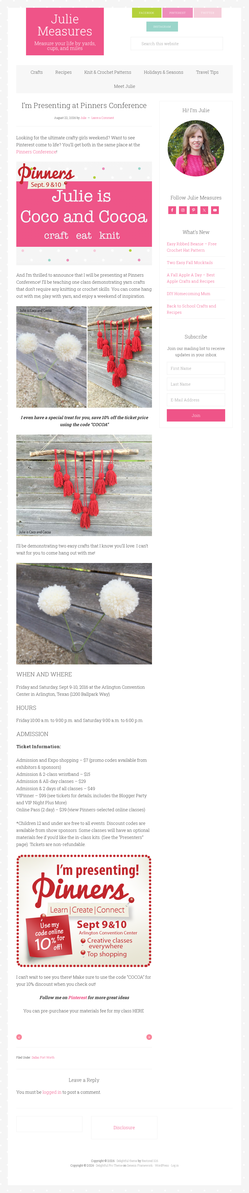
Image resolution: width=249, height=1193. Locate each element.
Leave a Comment (102, 118)
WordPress (162, 1165)
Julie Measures (64, 25)
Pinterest (77, 997)
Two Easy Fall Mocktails (190, 262)
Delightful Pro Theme (109, 1165)
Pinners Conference (36, 152)
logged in (52, 1092)
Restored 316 (150, 1161)
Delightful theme (127, 1161)
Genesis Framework (140, 1165)
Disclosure (124, 1127)
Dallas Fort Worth (43, 1057)
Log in (175, 1165)
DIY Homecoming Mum (188, 293)
